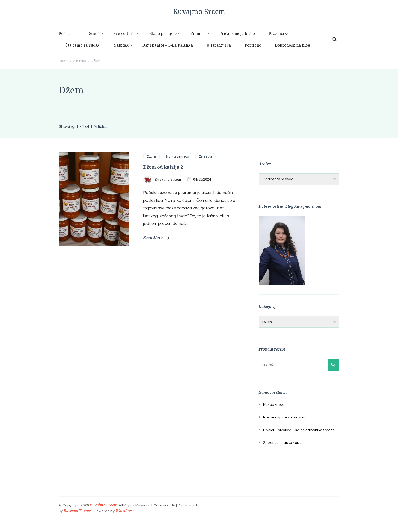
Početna (66, 33)
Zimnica (198, 33)
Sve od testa (125, 33)
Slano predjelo (163, 33)
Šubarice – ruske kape (282, 442)
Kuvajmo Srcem (199, 11)
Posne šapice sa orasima (285, 417)
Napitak (121, 45)
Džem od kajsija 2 (163, 167)
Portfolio (253, 45)
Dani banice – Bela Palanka (167, 45)
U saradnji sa (219, 45)
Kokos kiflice (274, 404)
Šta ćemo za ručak (83, 45)
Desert (94, 33)
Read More (153, 237)
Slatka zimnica (177, 156)
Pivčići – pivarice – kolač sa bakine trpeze (299, 430)
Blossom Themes (78, 510)
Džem (151, 156)
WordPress (124, 510)
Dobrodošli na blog (292, 45)
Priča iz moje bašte (237, 33)
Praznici (276, 33)
